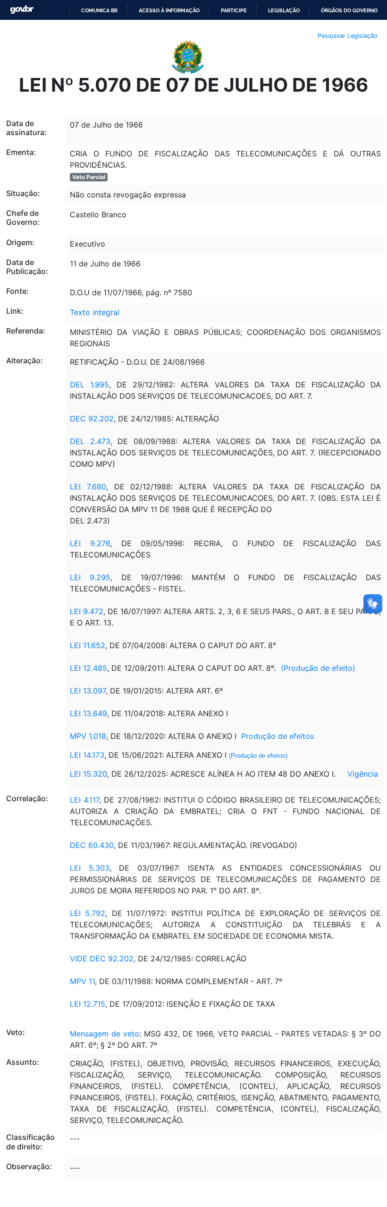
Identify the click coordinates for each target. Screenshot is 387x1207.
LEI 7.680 (88, 486)
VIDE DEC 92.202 (102, 958)
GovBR (22, 9)
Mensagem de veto (104, 1033)
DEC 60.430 (92, 845)
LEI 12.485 (88, 668)
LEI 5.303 (89, 868)
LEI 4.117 (84, 800)
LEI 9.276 (90, 543)
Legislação (284, 10)
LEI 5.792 (87, 913)
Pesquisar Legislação (348, 35)
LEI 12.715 (87, 1004)
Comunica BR (99, 10)
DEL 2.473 (90, 441)
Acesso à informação (169, 10)
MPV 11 (82, 981)
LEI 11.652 (87, 645)
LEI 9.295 (90, 577)
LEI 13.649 (88, 713)
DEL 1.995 (89, 384)
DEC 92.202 (92, 418)
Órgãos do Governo (349, 10)
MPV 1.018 (88, 736)
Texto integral (94, 312)
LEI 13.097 (88, 690)
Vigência (362, 774)
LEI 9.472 (86, 611)
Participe (234, 10)
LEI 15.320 (88, 774)
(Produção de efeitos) (258, 755)
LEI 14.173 (87, 755)
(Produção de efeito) (318, 668)
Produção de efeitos (277, 736)
